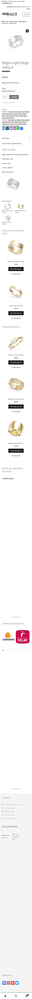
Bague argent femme (23, 112)
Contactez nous (9, 808)
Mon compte (5, 996)
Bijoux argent (14, 114)
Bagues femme (13, 21)
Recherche (16, 996)
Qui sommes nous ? (10, 818)
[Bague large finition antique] (20, 206)
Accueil (6, 21)
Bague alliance (22, 21)
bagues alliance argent (23, 120)
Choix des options (16, 269)
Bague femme (12, 120)
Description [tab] (5, 138)
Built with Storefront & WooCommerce (15, 992)
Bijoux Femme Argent (21, 116)
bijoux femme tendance (13, 126)
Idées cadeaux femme (8, 118)
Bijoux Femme (10, 116)
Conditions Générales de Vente (13, 804)
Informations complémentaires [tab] (12, 143)
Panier (24, 994)
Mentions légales (9, 811)
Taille (4, 88)
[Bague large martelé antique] (7, 206)
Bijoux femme (14, 124)
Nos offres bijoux (9, 815)
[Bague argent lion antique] (7, 218)
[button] (27, 30)
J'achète (14, 97)
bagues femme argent (8, 122)
